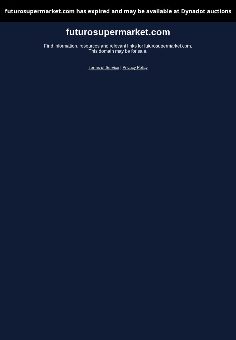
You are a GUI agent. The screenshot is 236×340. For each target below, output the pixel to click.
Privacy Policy (135, 67)
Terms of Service (104, 67)
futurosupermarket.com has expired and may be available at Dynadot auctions (118, 11)
